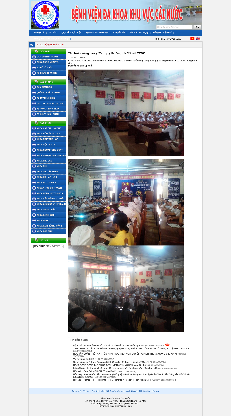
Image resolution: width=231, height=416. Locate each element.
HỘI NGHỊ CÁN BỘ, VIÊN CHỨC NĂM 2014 (94, 371)
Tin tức (86, 391)
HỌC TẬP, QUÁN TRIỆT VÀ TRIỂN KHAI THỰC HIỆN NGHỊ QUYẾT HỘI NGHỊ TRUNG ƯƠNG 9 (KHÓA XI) (125, 354)
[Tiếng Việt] (192, 39)
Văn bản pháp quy (151, 391)
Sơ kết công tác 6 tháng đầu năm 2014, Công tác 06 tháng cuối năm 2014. (109, 362)
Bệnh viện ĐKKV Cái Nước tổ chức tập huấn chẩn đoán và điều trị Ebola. (109, 345)
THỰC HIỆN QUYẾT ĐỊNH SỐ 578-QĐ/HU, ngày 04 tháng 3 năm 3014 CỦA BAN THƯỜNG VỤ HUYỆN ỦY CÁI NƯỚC (131, 348)
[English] (198, 39)
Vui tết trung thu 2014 (83, 359)
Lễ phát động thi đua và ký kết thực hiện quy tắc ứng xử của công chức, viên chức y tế (115, 368)
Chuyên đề (136, 391)
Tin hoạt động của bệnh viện (50, 44)
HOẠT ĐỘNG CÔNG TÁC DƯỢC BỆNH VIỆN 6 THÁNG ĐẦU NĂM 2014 (108, 365)
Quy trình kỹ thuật (100, 391)
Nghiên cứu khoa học (119, 391)
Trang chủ (76, 391)
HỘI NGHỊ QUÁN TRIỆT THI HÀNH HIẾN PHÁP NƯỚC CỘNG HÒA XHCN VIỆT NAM (115, 380)
